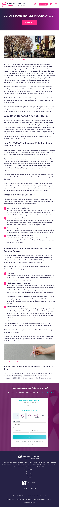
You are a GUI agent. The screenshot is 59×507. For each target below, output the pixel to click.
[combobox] (29, 424)
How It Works (29, 472)
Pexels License (21, 361)
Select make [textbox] (18, 430)
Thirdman (11, 361)
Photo (5, 59)
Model (31, 428)
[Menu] (56, 4)
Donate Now (43, 4)
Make (14, 428)
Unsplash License (23, 59)
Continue (29, 437)
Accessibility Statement (40, 499)
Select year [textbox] (17, 424)
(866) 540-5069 (51, 4)
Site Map (49, 499)
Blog (29, 477)
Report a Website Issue (29, 502)
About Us (29, 475)
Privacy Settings (20, 499)
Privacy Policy (10, 499)
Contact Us (29, 474)
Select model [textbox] (35, 430)
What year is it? (17, 421)
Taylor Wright (12, 59)
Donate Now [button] (29, 22)
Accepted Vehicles (29, 470)
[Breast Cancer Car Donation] (13, 4)
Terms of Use (29, 499)
